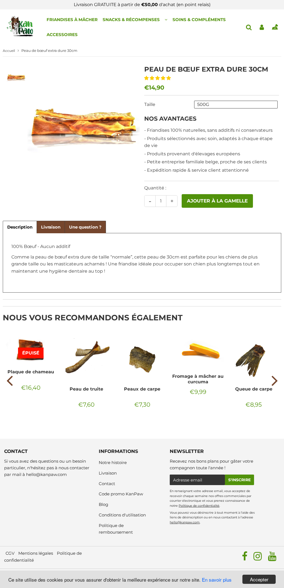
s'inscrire (239, 479)
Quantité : (155, 188)
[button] (158, 78)
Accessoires (62, 34)
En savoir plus (217, 579)
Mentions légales (35, 553)
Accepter (259, 579)
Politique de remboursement (116, 529)
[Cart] (274, 27)
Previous (9, 380)
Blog (103, 504)
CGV (10, 553)
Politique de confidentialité (199, 506)
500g (203, 104)
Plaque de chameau (30, 371)
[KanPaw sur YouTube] (272, 558)
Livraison (108, 473)
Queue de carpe (253, 389)
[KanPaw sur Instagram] (258, 558)
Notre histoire (113, 462)
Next (274, 380)
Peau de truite (86, 389)
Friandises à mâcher (72, 19)
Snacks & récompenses (131, 19)
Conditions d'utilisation (122, 515)
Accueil (9, 51)
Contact (107, 483)
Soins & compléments (199, 19)
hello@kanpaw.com (46, 474)
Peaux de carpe (142, 389)
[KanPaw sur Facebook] (245, 558)
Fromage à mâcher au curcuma (198, 379)
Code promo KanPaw (121, 493)
